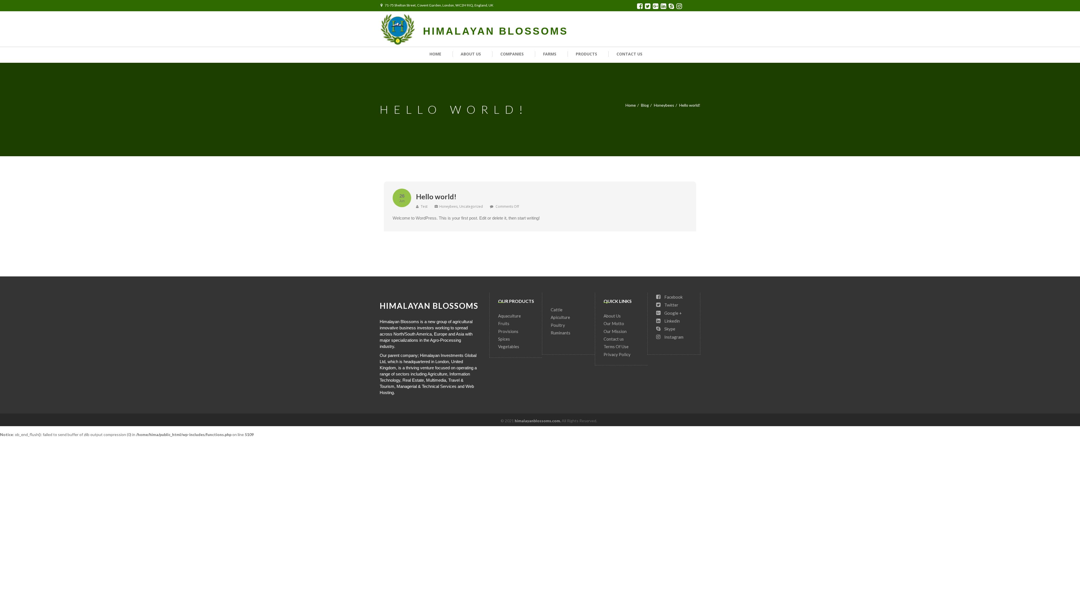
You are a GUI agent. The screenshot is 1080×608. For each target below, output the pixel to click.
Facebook (673, 296)
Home (435, 54)
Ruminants (560, 332)
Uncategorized (471, 206)
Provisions (508, 331)
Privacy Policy (617, 354)
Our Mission (615, 331)
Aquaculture (509, 315)
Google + (672, 313)
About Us (471, 54)
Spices (504, 338)
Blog (645, 105)
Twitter (670, 304)
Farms (549, 54)
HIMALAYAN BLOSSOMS (495, 31)
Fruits (503, 323)
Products (586, 54)
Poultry (558, 325)
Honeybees (664, 105)
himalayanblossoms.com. (538, 420)
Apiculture (560, 317)
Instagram (673, 336)
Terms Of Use (616, 346)
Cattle (556, 309)
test (424, 206)
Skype (669, 328)
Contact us (629, 54)
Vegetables (508, 346)
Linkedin (671, 320)
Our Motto (614, 323)
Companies (512, 54)
